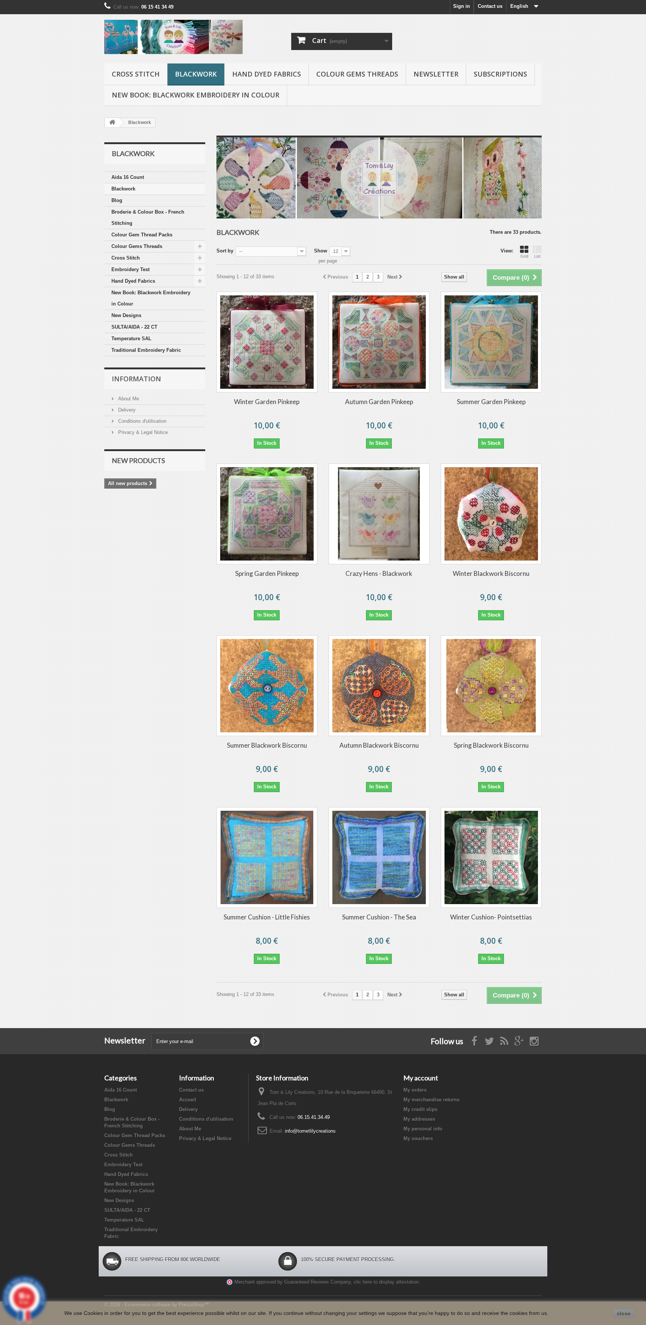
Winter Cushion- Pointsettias (491, 917)
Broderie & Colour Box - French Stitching (147, 217)
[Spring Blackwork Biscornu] (491, 685)
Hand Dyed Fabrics (266, 73)
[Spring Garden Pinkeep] (267, 514)
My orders (415, 1090)
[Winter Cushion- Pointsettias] (491, 857)
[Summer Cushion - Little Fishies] (267, 857)
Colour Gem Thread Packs (141, 235)
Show (320, 251)
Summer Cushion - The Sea (379, 917)
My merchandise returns (431, 1099)
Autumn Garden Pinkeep (379, 402)
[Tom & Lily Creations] (173, 37)
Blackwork (196, 73)
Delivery (126, 410)
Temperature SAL (131, 338)
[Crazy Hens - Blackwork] (379, 514)
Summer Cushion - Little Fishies (267, 917)
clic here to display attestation (386, 1282)
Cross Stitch (136, 73)
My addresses (419, 1119)
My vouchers (418, 1138)
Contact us (490, 6)
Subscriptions (500, 73)
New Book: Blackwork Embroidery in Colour (195, 94)
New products (138, 460)
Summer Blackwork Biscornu (267, 745)
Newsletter (435, 73)
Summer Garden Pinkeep (491, 402)
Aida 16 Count (127, 177)
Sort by (224, 251)
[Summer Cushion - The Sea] (379, 857)
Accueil (187, 1099)
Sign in (461, 6)
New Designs (126, 315)
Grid (524, 256)
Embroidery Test (130, 269)
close (624, 1313)
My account (420, 1078)
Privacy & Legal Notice (142, 432)
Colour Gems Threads (357, 73)
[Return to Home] (112, 122)
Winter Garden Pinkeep (266, 402)
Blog (116, 200)
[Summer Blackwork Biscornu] (267, 685)
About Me (128, 398)
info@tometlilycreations (310, 1131)
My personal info (422, 1129)
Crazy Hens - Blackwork (378, 573)
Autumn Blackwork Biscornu (379, 745)
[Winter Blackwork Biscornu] (491, 514)
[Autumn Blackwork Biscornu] (379, 685)
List (537, 256)
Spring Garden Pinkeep (267, 573)
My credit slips (420, 1109)
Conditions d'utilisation (141, 421)
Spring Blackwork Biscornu (491, 745)
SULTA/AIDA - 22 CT (134, 327)
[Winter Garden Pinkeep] (267, 342)
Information (136, 378)
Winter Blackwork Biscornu (491, 573)
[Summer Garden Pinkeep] (491, 342)
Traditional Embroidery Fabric (146, 350)
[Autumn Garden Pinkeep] (379, 342)
